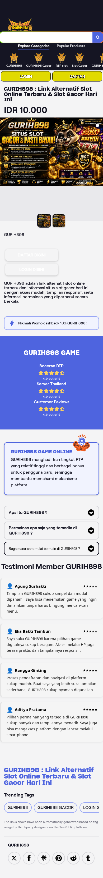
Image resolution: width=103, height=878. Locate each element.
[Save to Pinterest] (58, 858)
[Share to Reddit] (73, 858)
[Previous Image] (4, 170)
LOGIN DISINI (31, 269)
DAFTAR (77, 76)
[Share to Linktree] (44, 858)
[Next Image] (99, 170)
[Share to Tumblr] (88, 858)
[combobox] (46, 37)
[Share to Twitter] (14, 858)
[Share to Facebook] (29, 858)
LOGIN (26, 76)
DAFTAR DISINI (32, 255)
